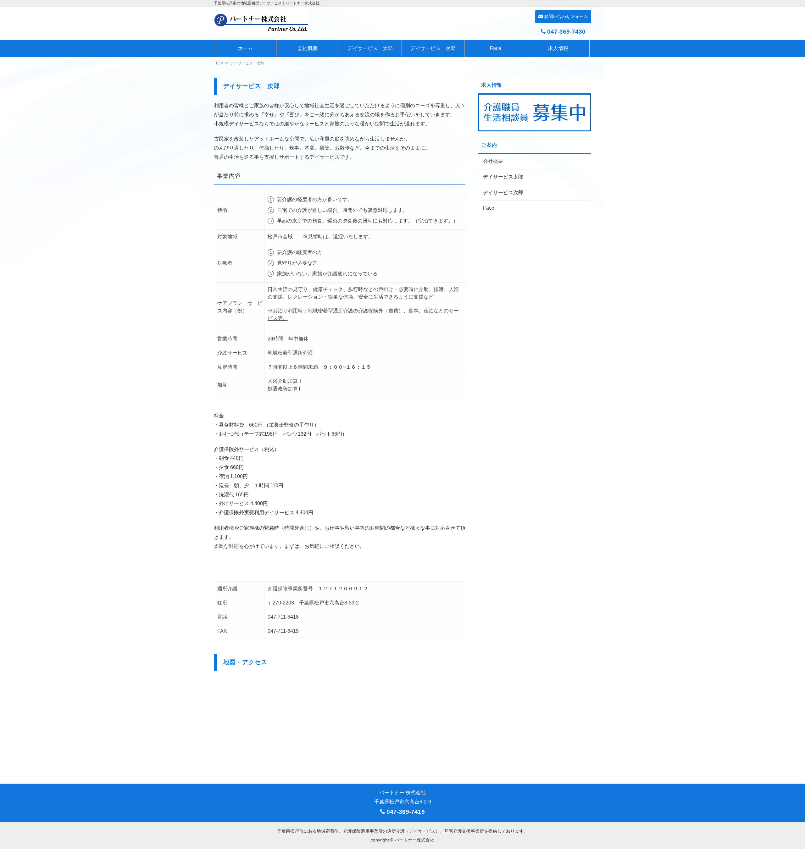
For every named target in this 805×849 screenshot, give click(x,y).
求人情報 (558, 48)
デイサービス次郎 (503, 192)
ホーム (245, 48)
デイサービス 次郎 (433, 48)
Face (495, 48)
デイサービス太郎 (503, 176)
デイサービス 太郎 (370, 48)
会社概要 (307, 48)
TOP (219, 63)
